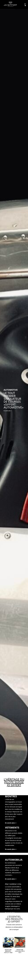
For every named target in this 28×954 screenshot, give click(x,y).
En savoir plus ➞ (8, 412)
